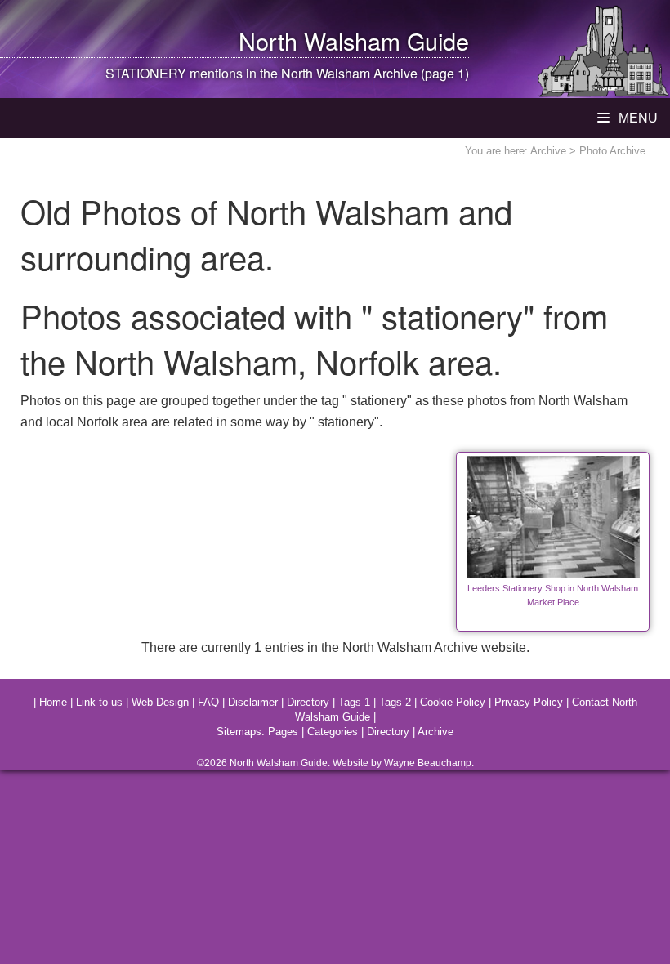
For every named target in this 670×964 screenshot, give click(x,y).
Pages (283, 731)
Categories (332, 731)
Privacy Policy (528, 702)
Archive (548, 151)
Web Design (160, 702)
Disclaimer (253, 702)
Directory (308, 702)
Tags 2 (395, 702)
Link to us (99, 702)
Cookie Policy (452, 702)
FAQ (208, 702)
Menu (636, 118)
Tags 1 (354, 702)
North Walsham (319, 40)
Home (53, 702)
